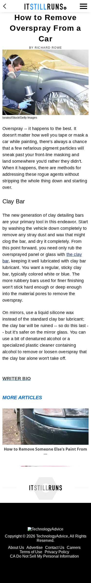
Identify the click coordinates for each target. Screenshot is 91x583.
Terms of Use (31, 552)
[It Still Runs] (45, 7)
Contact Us (54, 547)
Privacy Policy (57, 552)
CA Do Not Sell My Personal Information (44, 556)
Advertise (34, 547)
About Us (16, 547)
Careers (74, 547)
